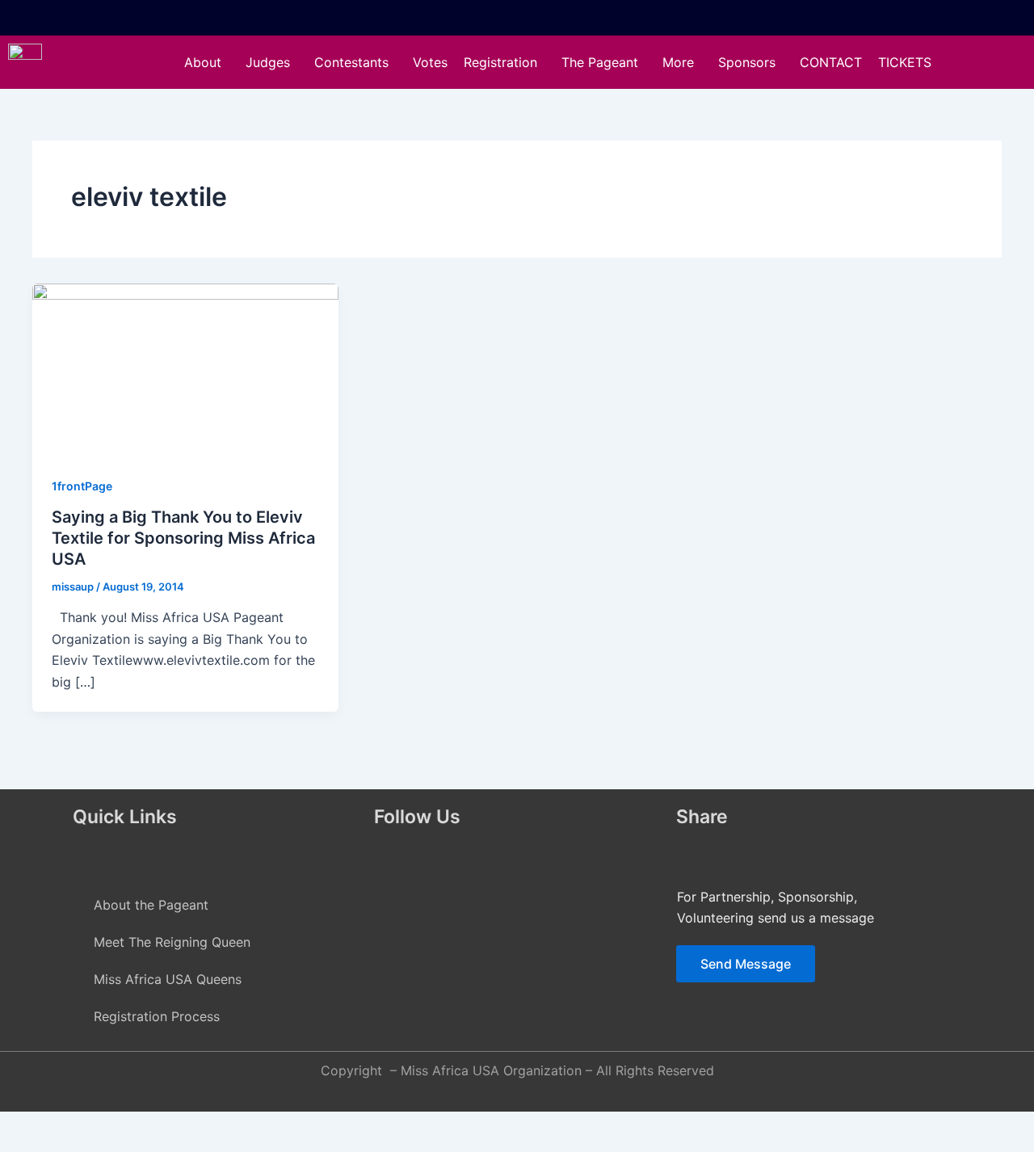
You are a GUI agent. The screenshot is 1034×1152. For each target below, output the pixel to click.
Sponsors (747, 62)
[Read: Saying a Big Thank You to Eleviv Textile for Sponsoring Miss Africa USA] (185, 368)
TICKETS (904, 62)
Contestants (351, 62)
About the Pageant (151, 905)
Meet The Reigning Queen (172, 942)
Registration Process (157, 1016)
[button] (206, 62)
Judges (268, 62)
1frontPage (82, 486)
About (202, 62)
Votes (430, 62)
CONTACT (831, 62)
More (678, 62)
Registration (500, 62)
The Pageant (599, 62)
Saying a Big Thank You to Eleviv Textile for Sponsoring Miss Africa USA (183, 538)
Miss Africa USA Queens (168, 979)
